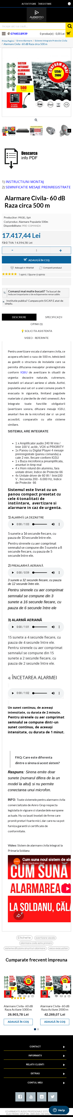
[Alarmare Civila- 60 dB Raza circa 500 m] (36, 82)
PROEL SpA (24, 217)
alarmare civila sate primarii (36, 943)
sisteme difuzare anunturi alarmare (25, 948)
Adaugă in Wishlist (24, 268)
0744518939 (18, 33)
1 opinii (22, 274)
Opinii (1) (37, 324)
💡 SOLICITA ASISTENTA (36, 331)
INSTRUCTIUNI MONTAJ (25, 181)
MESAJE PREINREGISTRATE (50, 187)
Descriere (19, 317)
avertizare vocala (45, 938)
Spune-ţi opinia (36, 274)
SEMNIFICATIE (17, 187)
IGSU (24, 372)
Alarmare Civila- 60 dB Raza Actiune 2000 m (54, 1007)
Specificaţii (53, 317)
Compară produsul (52, 268)
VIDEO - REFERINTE (36, 337)
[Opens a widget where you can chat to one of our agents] (59, 1110)
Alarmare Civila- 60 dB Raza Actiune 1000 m (18, 1007)
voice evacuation (58, 948)
